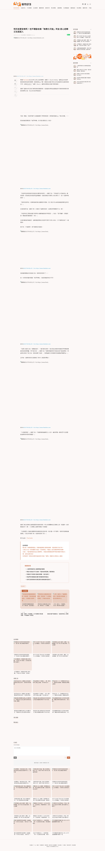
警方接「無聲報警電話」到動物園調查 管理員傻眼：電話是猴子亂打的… (43, 547)
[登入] (87, 4)
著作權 (50, 845)
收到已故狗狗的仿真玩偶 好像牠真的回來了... (39, 579)
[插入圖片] (65, 758)
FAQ (35, 845)
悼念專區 (79, 8)
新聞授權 (41, 845)
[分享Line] (15, 83)
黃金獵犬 (23, 586)
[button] (83, 4)
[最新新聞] (90, 63)
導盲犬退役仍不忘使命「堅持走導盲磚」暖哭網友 (41, 571)
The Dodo (26, 80)
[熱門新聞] (90, 29)
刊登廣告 (31, 845)
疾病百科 (47, 8)
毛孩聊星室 (66, 8)
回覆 (68, 757)
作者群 (90, 8)
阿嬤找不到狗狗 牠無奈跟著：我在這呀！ (38, 574)
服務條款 (46, 845)
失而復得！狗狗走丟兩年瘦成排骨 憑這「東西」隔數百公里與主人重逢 (42, 556)
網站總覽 (74, 845)
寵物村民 (85, 8)
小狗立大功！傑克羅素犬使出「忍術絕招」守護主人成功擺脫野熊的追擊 (43, 549)
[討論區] (15, 87)
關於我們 (69, 845)
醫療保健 (41, 8)
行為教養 (29, 8)
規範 (15, 757)
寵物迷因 (73, 8)
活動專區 (59, 8)
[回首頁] (22, 4)
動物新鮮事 (16, 8)
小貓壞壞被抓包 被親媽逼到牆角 (36, 569)
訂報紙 (64, 845)
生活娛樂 (35, 8)
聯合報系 (60, 845)
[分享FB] (15, 80)
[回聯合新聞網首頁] (17, 4)
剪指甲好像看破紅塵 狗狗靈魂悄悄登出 (38, 577)
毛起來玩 (23, 8)
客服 (38, 845)
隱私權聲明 (54, 845)
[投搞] (85, 4)
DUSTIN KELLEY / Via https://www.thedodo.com (30, 76)
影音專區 (53, 8)
